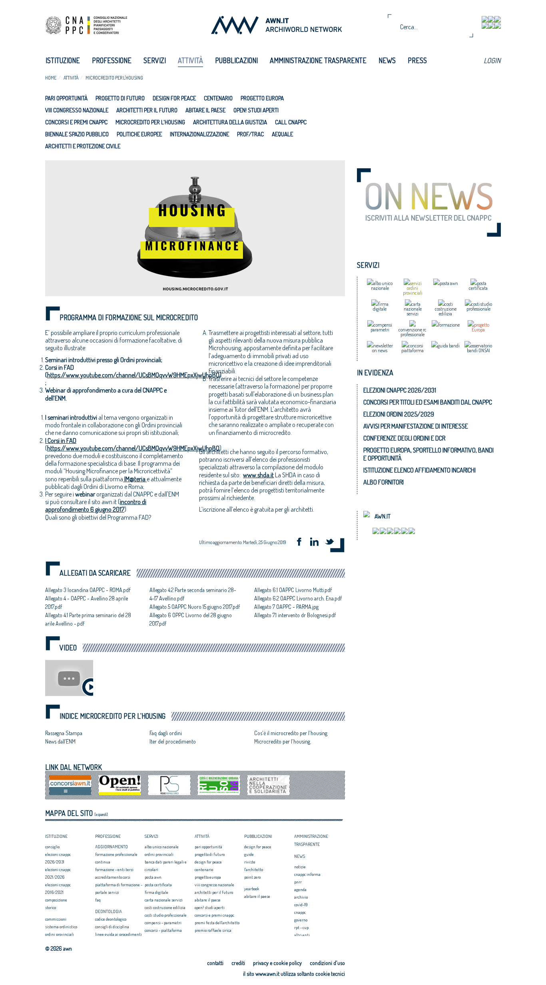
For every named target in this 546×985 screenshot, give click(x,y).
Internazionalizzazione (199, 134)
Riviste (249, 862)
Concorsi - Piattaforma (163, 930)
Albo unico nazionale (162, 846)
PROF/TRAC (250, 134)
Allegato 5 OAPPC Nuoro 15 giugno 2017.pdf (194, 606)
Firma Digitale (156, 892)
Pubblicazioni (236, 60)
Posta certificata (158, 884)
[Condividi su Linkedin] (317, 542)
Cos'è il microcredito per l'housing (290, 733)
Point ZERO (252, 877)
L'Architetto (253, 869)
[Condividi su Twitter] (332, 542)
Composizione (56, 900)
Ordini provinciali (59, 934)
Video (68, 648)
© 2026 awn (58, 948)
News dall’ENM (60, 741)
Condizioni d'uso (327, 962)
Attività (190, 60)
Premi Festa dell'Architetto (217, 922)
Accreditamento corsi (112, 877)
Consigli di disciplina (112, 926)
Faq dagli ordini (165, 733)
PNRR (298, 882)
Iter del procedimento (172, 741)
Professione (112, 60)
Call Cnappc (291, 122)
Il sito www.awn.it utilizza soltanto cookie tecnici (294, 973)
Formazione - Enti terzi (114, 869)
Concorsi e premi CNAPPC (76, 122)
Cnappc (300, 912)
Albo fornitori (383, 482)
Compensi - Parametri (163, 922)
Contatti (215, 962)
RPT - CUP (301, 927)
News (387, 60)
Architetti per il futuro (146, 110)
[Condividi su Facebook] (301, 542)
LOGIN (492, 60)
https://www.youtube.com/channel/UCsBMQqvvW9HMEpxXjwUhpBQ (133, 375)
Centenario (218, 98)
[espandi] (101, 814)
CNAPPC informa (307, 874)
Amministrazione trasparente (318, 60)
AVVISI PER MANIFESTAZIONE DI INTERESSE (415, 426)
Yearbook (251, 888)
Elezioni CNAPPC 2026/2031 (399, 390)
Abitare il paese (205, 110)
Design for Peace (174, 98)
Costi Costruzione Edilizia (165, 907)
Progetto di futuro (120, 98)
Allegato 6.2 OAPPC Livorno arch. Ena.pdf (298, 598)
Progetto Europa (262, 98)
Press (417, 60)
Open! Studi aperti (256, 110)
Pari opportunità (66, 98)
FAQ (98, 900)
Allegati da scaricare (95, 573)
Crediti (238, 962)
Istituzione (63, 60)
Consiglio (52, 846)
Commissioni (55, 919)
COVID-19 (301, 904)
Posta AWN (153, 877)
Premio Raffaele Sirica (213, 930)
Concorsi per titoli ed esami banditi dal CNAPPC (427, 402)
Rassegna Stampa (63, 733)
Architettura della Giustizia (230, 122)
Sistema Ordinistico (61, 926)
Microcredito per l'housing (114, 78)
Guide (249, 854)
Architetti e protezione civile (82, 146)
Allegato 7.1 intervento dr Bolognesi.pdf (295, 615)
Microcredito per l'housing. (282, 741)
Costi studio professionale (166, 915)
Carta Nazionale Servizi (164, 900)
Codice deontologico (110, 919)
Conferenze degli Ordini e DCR (404, 438)
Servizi (154, 60)
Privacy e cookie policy (277, 962)
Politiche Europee (139, 134)
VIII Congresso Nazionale (76, 110)
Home (50, 78)
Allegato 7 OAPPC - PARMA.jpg (286, 606)
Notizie (300, 866)
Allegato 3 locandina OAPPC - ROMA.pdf (87, 589)
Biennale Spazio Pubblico (77, 134)
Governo (300, 920)
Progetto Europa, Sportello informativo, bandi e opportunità (428, 454)
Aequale (282, 134)
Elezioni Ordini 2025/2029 (398, 414)
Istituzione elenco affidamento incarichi (419, 470)
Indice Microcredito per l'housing (112, 716)
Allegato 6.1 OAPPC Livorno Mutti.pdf (293, 589)
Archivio (301, 897)
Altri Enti (302, 935)
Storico (50, 907)
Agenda (300, 889)
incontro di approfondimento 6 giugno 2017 (95, 505)
